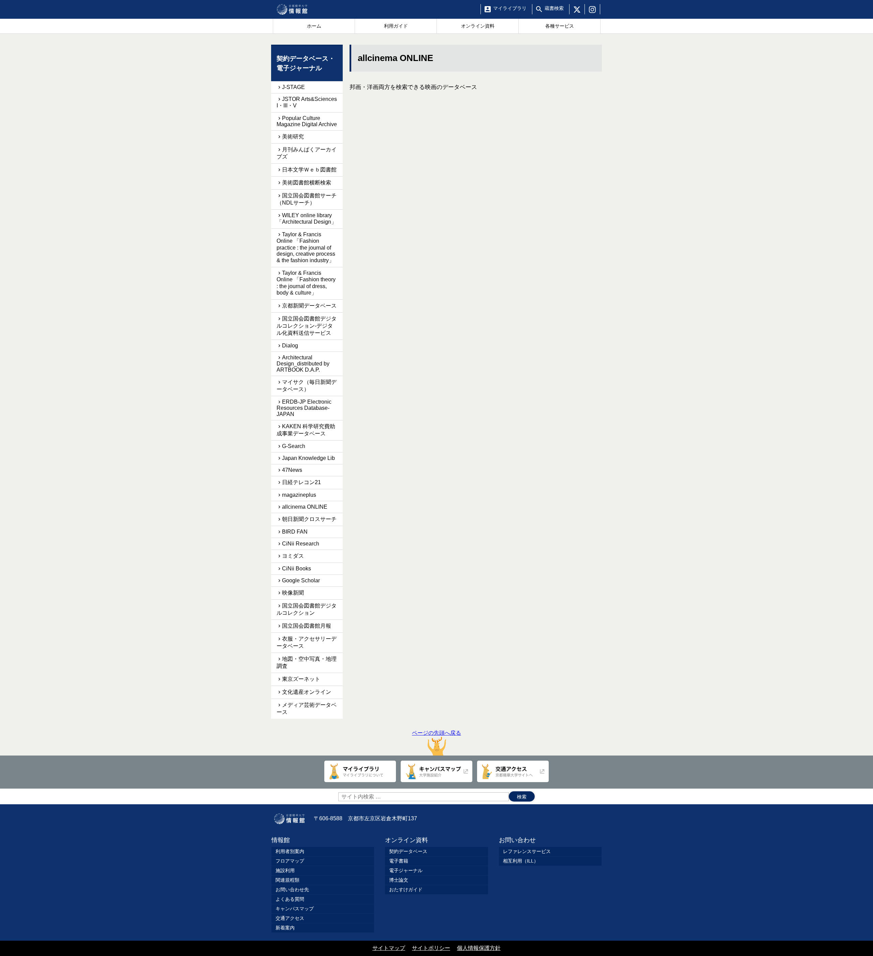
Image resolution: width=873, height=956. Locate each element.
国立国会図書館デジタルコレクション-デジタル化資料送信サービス (307, 326)
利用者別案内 (290, 851)
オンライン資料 (406, 840)
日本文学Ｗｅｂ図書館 (309, 170)
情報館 (280, 840)
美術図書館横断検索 (306, 182)
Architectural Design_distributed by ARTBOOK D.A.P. (303, 364)
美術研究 (293, 136)
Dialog (290, 345)
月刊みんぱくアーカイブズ (307, 153)
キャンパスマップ (295, 908)
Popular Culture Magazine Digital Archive (307, 121)
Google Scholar (301, 580)
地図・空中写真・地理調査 (307, 662)
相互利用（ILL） (520, 861)
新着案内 (285, 927)
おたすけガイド (406, 889)
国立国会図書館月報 (306, 626)
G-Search (293, 446)
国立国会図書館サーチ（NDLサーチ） (307, 199)
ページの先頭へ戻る (436, 733)
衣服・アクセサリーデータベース (307, 642)
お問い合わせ (517, 840)
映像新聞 (293, 593)
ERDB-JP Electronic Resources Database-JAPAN (304, 408)
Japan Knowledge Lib (308, 458)
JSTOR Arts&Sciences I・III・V (307, 102)
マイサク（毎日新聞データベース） (307, 385)
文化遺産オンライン (306, 692)
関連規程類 (287, 880)
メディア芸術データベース (307, 708)
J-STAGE (293, 87)
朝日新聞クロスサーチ (309, 519)
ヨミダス (293, 556)
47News (292, 470)
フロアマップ (290, 861)
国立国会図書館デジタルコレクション (307, 609)
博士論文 (398, 880)
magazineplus (299, 495)
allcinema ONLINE (304, 507)
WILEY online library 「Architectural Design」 (307, 218)
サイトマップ (388, 948)
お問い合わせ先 (292, 889)
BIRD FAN (295, 532)
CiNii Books (296, 568)
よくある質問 (290, 899)
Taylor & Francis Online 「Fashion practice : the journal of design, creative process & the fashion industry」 (306, 247)
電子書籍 (398, 861)
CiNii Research (300, 544)
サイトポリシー (431, 948)
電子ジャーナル (406, 870)
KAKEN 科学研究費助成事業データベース (306, 429)
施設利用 (285, 870)
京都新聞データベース (309, 306)
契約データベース (408, 851)
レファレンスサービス (527, 851)
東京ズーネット (301, 679)
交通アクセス (290, 918)
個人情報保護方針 (479, 948)
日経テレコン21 (301, 482)
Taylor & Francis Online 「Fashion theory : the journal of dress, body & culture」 (306, 283)
